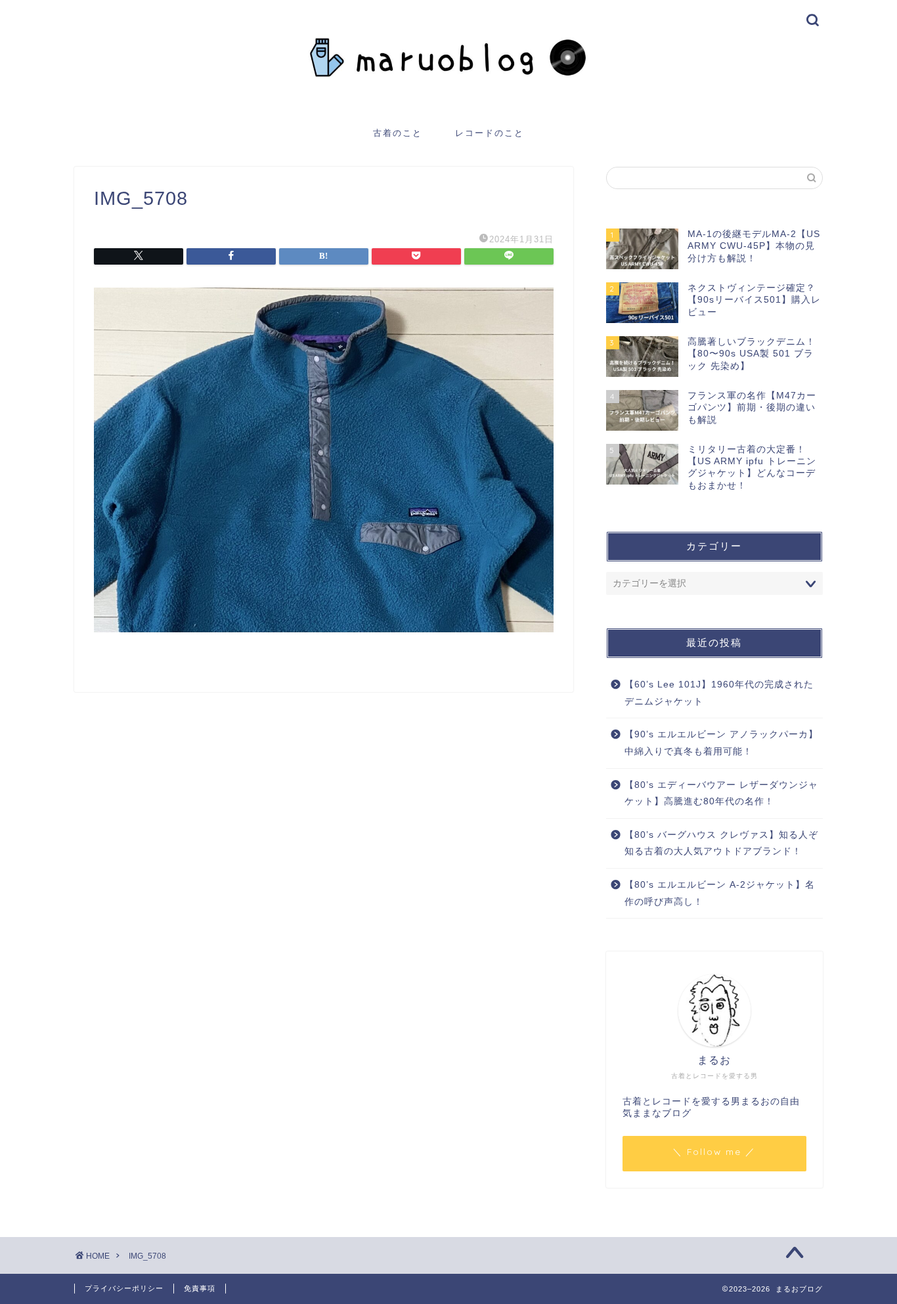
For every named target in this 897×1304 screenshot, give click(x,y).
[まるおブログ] (448, 103)
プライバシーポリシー (124, 1288)
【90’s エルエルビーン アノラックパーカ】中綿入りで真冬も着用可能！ (721, 742)
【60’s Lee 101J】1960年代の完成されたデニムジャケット (719, 693)
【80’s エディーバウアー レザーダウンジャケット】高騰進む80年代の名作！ (721, 793)
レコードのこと (489, 132)
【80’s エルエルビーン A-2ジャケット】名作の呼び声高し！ (719, 893)
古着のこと (397, 132)
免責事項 (199, 1288)
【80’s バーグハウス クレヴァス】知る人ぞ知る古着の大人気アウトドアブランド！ (721, 843)
